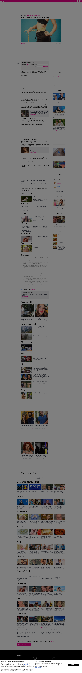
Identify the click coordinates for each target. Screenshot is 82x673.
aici (10, 668)
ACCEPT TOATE (73, 664)
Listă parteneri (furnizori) (38, 667)
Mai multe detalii (26, 664)
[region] (41, 666)
